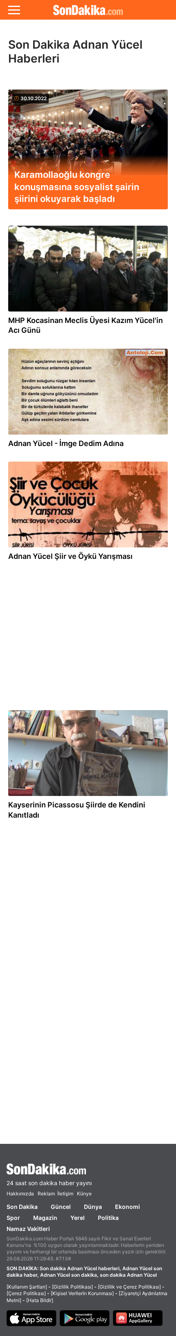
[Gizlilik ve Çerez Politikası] (129, 1287)
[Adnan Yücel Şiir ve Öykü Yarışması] (88, 506)
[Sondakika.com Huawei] (138, 1318)
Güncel (61, 1206)
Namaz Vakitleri (28, 1228)
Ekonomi (127, 1206)
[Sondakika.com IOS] (31, 1318)
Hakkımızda (20, 1193)
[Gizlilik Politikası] (72, 1287)
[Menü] (14, 10)
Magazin (45, 1217)
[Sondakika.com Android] (85, 1318)
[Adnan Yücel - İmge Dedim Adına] (88, 394)
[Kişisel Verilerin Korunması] (82, 1293)
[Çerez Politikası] (26, 1293)
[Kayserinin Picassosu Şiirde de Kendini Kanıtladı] (88, 755)
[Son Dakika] (88, 10)
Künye (84, 1193)
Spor (13, 1217)
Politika (108, 1217)
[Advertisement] (88, 631)
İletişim (65, 1193)
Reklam (46, 1193)
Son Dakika (22, 1206)
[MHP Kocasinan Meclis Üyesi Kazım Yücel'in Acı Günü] (88, 271)
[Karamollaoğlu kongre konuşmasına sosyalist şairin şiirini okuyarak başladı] (88, 134)
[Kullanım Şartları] (27, 1287)
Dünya (93, 1206)
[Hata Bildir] (39, 1300)
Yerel (77, 1217)
